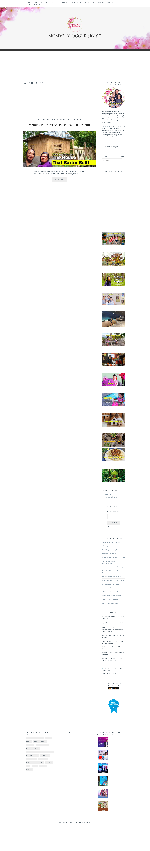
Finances (100, 2)
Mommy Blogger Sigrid (75, 36)
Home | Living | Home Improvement (53, 120)
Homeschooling (49, 2)
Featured (30, 745)
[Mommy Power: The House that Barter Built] (59, 167)
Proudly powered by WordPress (67, 822)
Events (48, 738)
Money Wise (44, 755)
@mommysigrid (111, 147)
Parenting (43, 759)
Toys (93, 2)
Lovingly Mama (106, 126)
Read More (61, 180)
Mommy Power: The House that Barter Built (59, 125)
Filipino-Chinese (42, 745)
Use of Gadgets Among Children (111, 550)
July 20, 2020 (59, 128)
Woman (29, 769)
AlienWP (89, 822)
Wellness (84, 2)
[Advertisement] (75, 65)
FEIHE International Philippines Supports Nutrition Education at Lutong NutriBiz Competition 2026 (113, 629)
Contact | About (33, 2)
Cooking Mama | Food (35, 738)
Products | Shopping (34, 762)
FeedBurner (117, 527)
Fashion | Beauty (33, 4)
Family (62, 2)
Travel (109, 2)
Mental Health (32, 755)
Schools (48, 762)
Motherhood (76, 120)
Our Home (72, 2)
